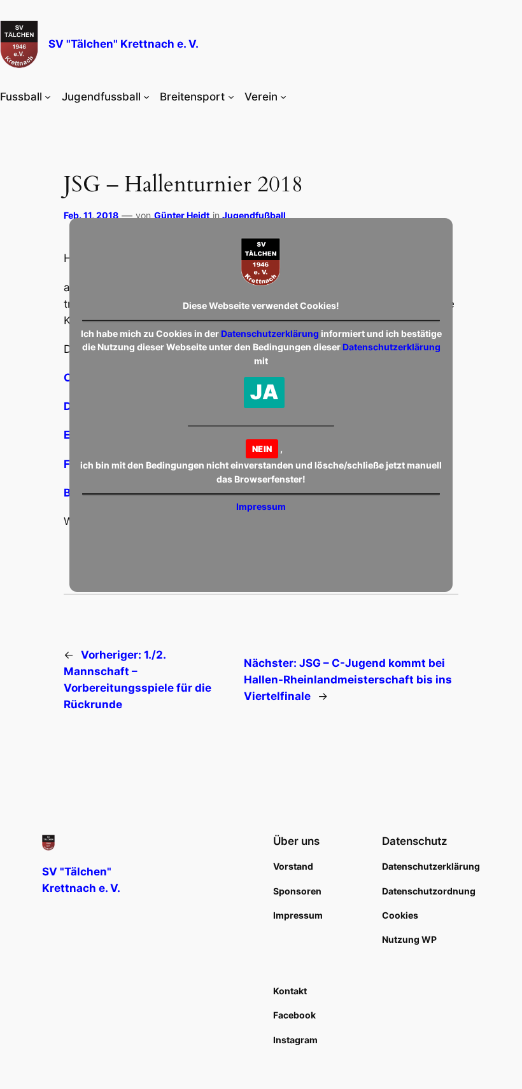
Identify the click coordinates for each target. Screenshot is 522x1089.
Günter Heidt (181, 215)
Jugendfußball (254, 215)
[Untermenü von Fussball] (48, 96)
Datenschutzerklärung (270, 333)
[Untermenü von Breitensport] (231, 96)
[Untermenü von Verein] (283, 96)
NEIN (262, 449)
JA (264, 392)
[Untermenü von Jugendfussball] (146, 96)
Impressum (261, 506)
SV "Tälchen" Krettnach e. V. (123, 44)
